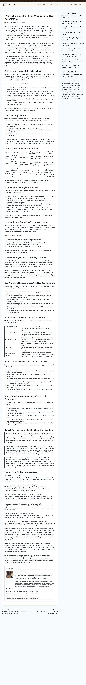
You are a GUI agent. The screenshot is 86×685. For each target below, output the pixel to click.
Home (39, 4)
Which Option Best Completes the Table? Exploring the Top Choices (14, 611)
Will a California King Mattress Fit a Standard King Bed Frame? (45, 611)
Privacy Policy (73, 4)
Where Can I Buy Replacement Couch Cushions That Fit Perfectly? (22, 593)
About (44, 4)
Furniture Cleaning (21, 22)
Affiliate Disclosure (62, 4)
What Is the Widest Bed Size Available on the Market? (19, 596)
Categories (51, 4)
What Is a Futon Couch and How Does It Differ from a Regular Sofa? (23, 598)
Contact (81, 4)
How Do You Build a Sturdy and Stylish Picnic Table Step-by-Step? (22, 591)
